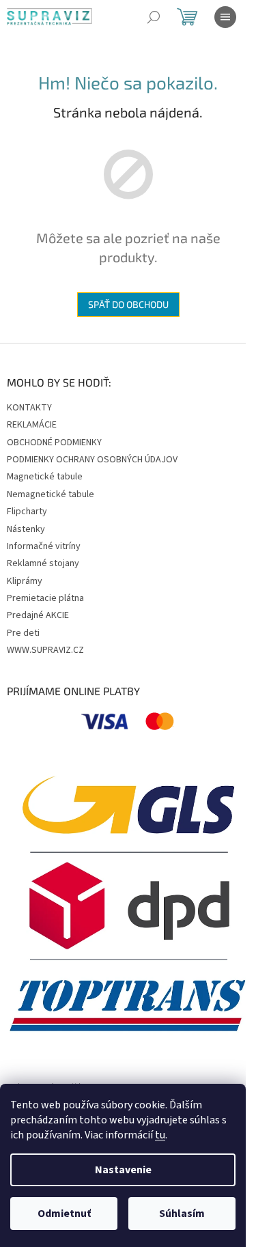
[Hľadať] (153, 17)
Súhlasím (182, 1213)
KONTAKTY (29, 408)
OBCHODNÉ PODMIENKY (54, 442)
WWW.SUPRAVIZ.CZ (45, 650)
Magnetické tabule (45, 477)
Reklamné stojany (43, 563)
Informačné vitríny (44, 546)
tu (160, 1135)
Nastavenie (123, 1169)
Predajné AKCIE (38, 615)
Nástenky (26, 529)
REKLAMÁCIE (32, 425)
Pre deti (23, 633)
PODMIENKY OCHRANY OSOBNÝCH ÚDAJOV (92, 459)
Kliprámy (24, 581)
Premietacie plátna (45, 598)
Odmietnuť (64, 1213)
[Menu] (225, 17)
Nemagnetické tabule (50, 494)
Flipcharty (27, 511)
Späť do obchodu (128, 304)
